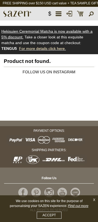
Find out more (78, 206)
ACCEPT (49, 215)
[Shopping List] (80, 14)
